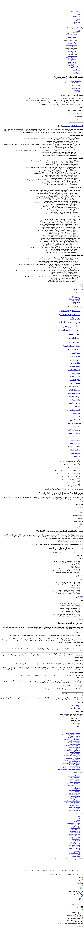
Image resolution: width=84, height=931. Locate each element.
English (75, 16)
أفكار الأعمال (76, 91)
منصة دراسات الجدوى (74, 764)
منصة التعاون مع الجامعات (73, 758)
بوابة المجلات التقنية (74, 834)
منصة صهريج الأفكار (74, 779)
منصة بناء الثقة (76, 804)
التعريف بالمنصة (72, 35)
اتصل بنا (78, 68)
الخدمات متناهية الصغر (74, 848)
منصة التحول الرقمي (74, 790)
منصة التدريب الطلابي (74, 756)
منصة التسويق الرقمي (74, 796)
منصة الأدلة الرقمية (75, 744)
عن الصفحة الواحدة (78, 870)
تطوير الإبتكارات (75, 88)
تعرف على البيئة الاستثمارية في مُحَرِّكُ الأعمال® (70, 541)
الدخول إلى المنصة (72, 46)
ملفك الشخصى (76, 23)
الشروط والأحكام (72, 43)
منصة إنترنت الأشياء (74, 747)
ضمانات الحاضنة (75, 708)
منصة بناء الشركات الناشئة (73, 733)
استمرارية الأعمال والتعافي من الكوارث (69, 734)
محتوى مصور (76, 296)
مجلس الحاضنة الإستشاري (55, 870)
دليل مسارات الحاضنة (74, 707)
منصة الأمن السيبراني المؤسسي (71, 801)
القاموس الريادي (75, 837)
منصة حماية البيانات (74, 741)
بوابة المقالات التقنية (74, 835)
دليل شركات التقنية (75, 825)
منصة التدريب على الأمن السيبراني (70, 763)
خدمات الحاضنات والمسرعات (72, 785)
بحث (82, 286)
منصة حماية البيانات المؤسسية (72, 742)
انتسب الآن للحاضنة (78, 289)
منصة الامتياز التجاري (74, 805)
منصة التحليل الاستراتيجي (73, 753)
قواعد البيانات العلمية (74, 821)
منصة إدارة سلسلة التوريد (73, 794)
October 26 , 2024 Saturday (76, 122)
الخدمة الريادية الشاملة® (73, 843)
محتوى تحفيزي (76, 297)
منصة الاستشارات (75, 766)
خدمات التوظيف (75, 842)
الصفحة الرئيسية (75, 81)
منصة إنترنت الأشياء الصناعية (72, 745)
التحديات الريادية (75, 854)
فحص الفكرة (76, 70)
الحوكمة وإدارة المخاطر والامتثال (71, 767)
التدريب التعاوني (75, 840)
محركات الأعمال (75, 32)
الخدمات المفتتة (75, 846)
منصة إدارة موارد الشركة (73, 783)
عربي (78, 16)
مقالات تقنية (76, 303)
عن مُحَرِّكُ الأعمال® (67, 870)
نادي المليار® (76, 850)
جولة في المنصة (72, 37)
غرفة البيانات (76, 851)
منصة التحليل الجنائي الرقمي (72, 802)
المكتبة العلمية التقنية (74, 832)
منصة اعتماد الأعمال (74, 736)
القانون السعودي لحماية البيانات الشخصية (69, 769)
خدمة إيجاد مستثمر (75, 831)
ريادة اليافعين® (76, 839)
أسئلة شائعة (45, 870)
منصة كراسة (76, 787)
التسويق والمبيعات (74, 299)
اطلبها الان (80, 575)
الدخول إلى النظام (72, 59)
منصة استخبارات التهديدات (73, 761)
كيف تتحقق (80, 877)
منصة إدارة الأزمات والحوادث (72, 739)
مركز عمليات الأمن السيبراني (72, 755)
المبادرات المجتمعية (74, 853)
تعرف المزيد (52, 873)
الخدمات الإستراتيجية (74, 845)
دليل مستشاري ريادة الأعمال (72, 826)
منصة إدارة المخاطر (74, 748)
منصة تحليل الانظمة (74, 782)
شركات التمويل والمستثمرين (72, 829)
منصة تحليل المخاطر (74, 752)
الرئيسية (78, 31)
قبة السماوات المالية (74, 808)
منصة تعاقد (77, 788)
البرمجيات (77, 818)
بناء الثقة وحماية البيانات (73, 738)
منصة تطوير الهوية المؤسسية (72, 797)
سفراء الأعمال (76, 856)
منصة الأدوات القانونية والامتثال (71, 750)
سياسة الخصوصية (37, 870)
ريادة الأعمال (76, 300)
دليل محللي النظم (75, 828)
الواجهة (78, 817)
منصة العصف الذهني (74, 780)
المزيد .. (57, 699)
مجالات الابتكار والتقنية (74, 67)
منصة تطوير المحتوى (74, 777)
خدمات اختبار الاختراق (74, 799)
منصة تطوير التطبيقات (74, 776)
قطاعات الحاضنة (75, 705)
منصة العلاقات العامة (74, 793)
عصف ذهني (77, 90)
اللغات (78, 820)
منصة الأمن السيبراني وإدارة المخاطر (70, 759)
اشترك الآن (65, 693)
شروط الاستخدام (27, 870)
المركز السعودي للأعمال (76, 904)
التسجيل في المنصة (71, 38)
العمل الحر (76, 302)
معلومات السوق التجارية (73, 823)
